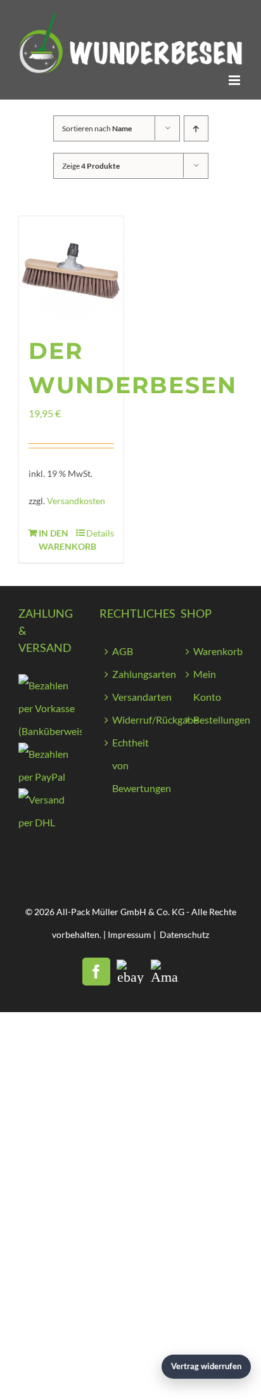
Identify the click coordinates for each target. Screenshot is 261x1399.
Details (100, 533)
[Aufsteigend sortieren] (196, 128)
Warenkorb (218, 651)
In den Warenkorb (54, 540)
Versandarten (137, 697)
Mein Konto (207, 685)
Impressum (129, 934)
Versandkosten (76, 500)
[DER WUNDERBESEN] (71, 268)
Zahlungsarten (137, 674)
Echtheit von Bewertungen (137, 765)
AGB (122, 651)
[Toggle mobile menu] (235, 80)
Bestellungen (218, 719)
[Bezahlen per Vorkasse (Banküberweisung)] (50, 685)
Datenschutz (184, 934)
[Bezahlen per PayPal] (49, 754)
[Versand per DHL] (49, 799)
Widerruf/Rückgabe (137, 719)
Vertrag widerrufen (206, 1366)
